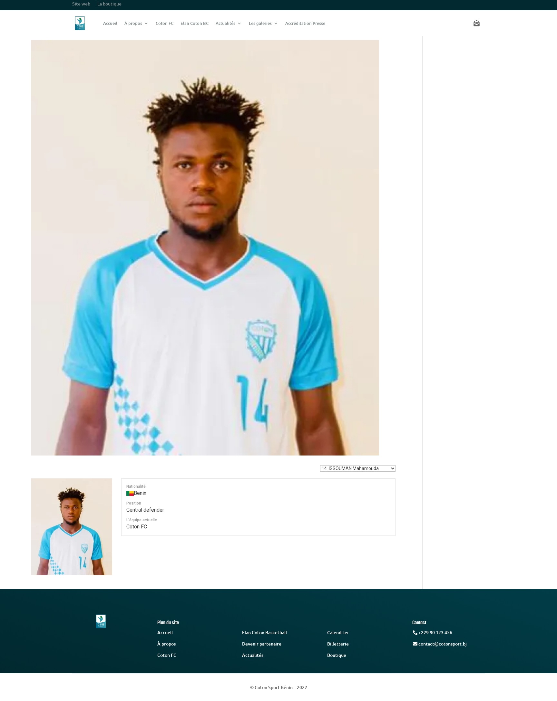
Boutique (336, 655)
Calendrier (338, 632)
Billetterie (338, 644)
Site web (81, 4)
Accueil (110, 23)
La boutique (109, 4)
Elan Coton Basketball (264, 632)
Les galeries (260, 23)
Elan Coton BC (195, 23)
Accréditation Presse (305, 23)
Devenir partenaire (261, 644)
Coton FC (164, 23)
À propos (133, 23)
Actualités (225, 23)
